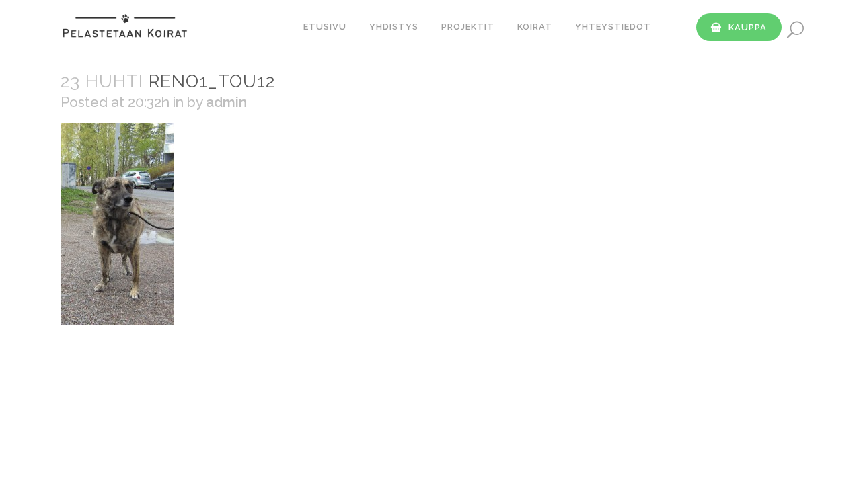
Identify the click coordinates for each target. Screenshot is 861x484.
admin (226, 101)
